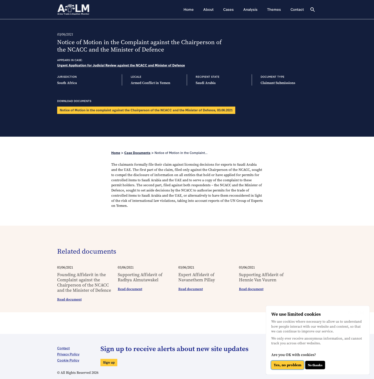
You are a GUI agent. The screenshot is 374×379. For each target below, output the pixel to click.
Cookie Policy (68, 360)
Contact (297, 9)
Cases (228, 9)
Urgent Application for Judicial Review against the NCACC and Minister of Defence (121, 65)
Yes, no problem (287, 365)
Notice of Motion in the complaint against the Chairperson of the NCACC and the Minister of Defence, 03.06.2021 (146, 110)
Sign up (109, 362)
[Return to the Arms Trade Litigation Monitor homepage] (73, 9)
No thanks (315, 365)
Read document (69, 299)
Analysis (250, 9)
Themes (274, 9)
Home (189, 9)
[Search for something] (312, 9)
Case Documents (137, 152)
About (208, 9)
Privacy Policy (68, 353)
